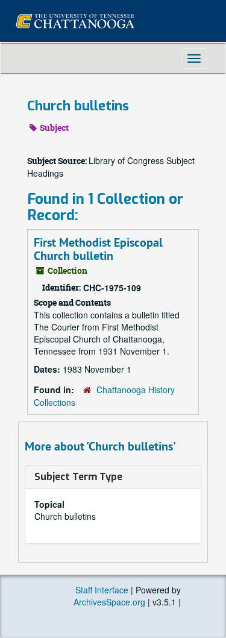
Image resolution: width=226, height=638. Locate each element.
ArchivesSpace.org (109, 602)
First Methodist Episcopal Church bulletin (98, 249)
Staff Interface (101, 590)
